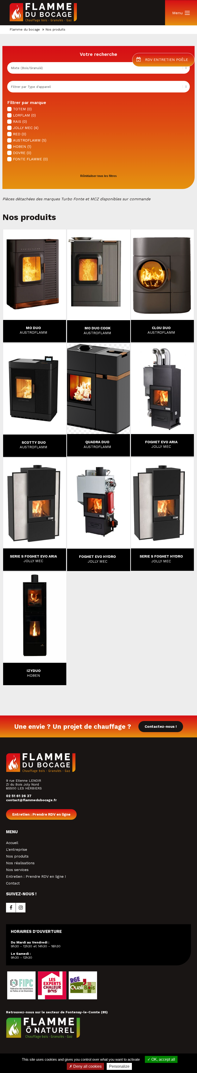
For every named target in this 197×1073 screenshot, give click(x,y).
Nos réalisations (20, 863)
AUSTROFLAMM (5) (29, 140)
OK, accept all (162, 1059)
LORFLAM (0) (24, 115)
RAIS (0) (20, 121)
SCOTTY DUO (33, 444)
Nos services (17, 870)
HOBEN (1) (22, 146)
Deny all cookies (87, 1066)
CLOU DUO (161, 330)
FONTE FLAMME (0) (30, 159)
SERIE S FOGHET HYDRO (161, 558)
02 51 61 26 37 (18, 796)
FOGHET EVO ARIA (161, 444)
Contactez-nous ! (161, 726)
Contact (13, 883)
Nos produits (17, 856)
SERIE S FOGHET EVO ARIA (33, 558)
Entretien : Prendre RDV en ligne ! (36, 876)
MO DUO (33, 330)
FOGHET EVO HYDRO (97, 559)
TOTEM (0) (22, 109)
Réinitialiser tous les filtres (98, 176)
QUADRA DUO (97, 444)
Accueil (12, 843)
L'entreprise (16, 849)
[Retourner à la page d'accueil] (43, 21)
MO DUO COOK (97, 330)
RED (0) (19, 134)
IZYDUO (34, 673)
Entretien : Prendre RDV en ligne (41, 814)
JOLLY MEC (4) (25, 128)
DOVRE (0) (22, 153)
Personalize (119, 1066)
